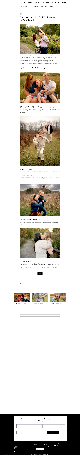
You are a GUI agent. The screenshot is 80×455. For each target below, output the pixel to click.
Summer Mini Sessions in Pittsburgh (39, 304)
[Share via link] (23, 283)
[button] (64, 6)
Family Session (35, 6)
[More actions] (59, 14)
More (51, 6)
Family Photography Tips (25, 6)
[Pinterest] (55, 445)
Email (17, 429)
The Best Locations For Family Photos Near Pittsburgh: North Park (21, 304)
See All (64, 290)
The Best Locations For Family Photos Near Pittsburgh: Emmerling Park (57, 304)
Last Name (44, 423)
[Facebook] (57, 445)
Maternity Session (43, 6)
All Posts (16, 6)
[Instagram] (60, 445)
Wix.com (47, 454)
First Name (18, 423)
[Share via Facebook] (20, 283)
